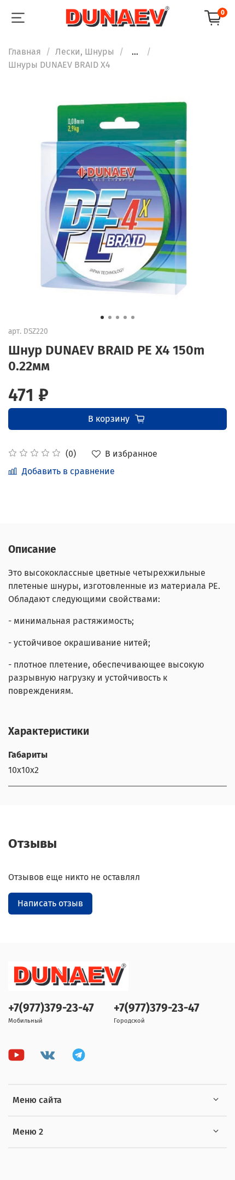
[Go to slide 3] (117, 317)
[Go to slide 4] (125, 317)
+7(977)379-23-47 (51, 1008)
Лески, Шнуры (84, 51)
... (135, 52)
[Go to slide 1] (102, 317)
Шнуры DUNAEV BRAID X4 (59, 65)
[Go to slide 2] (109, 317)
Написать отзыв (50, 903)
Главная (24, 51)
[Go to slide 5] (132, 317)
